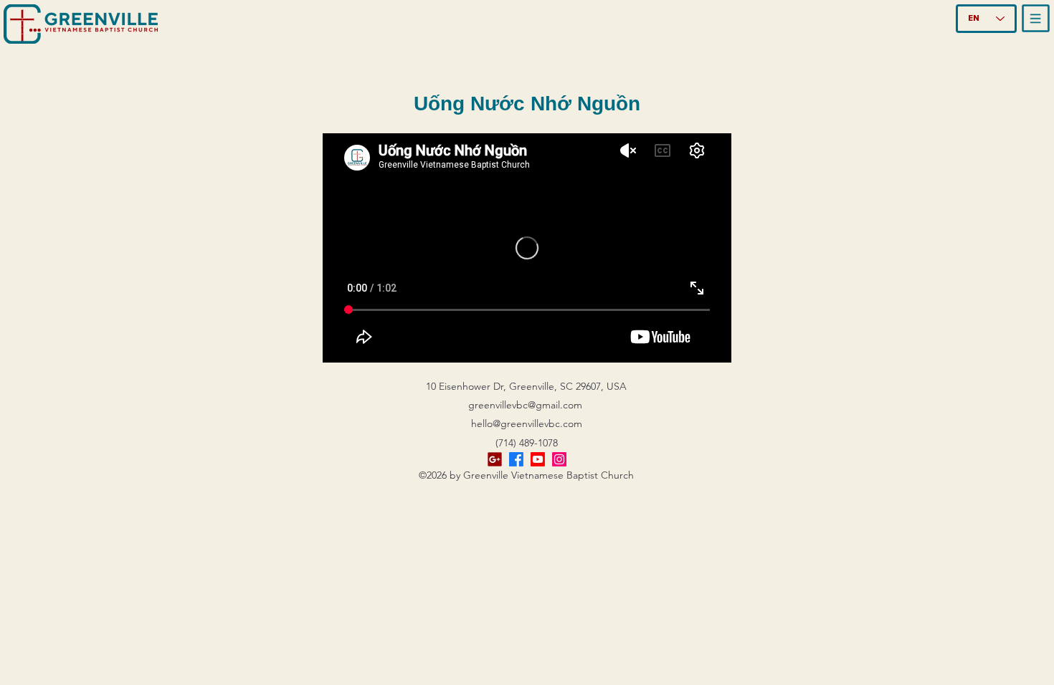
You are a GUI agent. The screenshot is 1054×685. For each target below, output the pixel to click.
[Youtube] (538, 459)
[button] (1036, 18)
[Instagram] (559, 459)
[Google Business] (495, 459)
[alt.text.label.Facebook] (516, 459)
